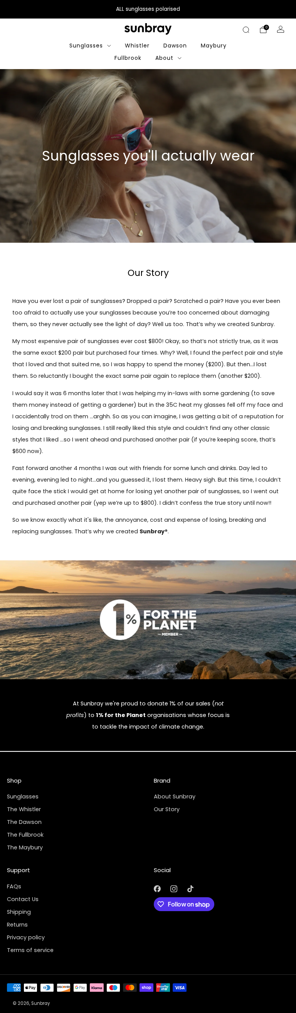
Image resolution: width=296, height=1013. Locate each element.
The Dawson (24, 822)
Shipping (19, 912)
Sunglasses (86, 45)
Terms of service (30, 950)
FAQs (14, 886)
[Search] (246, 30)
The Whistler (24, 809)
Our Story (167, 809)
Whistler (137, 45)
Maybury (214, 45)
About (164, 58)
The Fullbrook (25, 835)
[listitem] (148, 9)
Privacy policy (26, 937)
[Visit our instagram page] (173, 889)
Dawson (175, 45)
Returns (17, 924)
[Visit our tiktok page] (190, 889)
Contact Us (23, 899)
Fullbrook (127, 58)
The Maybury (25, 847)
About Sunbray (174, 796)
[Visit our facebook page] (157, 889)
